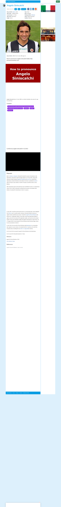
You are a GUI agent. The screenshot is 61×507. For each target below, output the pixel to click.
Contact (21, 379)
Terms (14, 379)
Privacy (17, 379)
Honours (31, 108)
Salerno (11, 163)
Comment (24, 9)
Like (19, 9)
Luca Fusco (29, 166)
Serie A (10, 199)
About (9, 379)
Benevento (28, 212)
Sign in (58, 1)
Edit (15, 9)
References (10, 110)
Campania (15, 163)
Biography (26, 108)
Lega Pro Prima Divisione (31, 201)
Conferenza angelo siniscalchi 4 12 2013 (15, 108)
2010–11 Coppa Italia (24, 215)
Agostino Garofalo (21, 166)
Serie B (35, 168)
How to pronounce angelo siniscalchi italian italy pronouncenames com (20, 106)
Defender (33, 15)
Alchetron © (26, 379)
